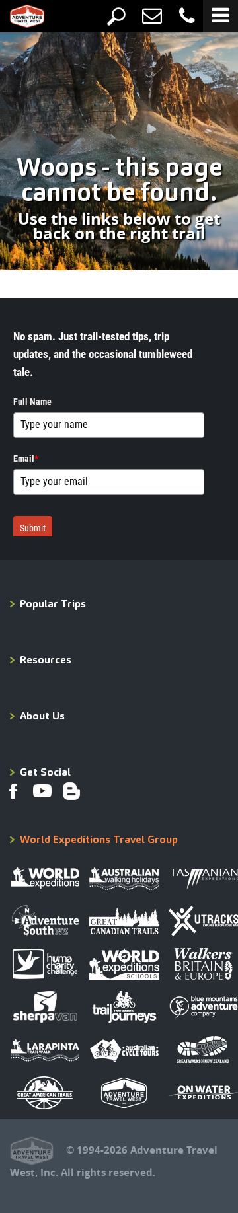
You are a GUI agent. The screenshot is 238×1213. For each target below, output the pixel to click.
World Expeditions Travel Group (99, 839)
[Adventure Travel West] (17, 19)
